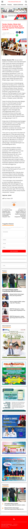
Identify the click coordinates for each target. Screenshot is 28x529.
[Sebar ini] (17, 32)
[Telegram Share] (22, 32)
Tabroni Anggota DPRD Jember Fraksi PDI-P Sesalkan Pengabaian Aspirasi (17, 302)
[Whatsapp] (17, 35)
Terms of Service (5, 526)
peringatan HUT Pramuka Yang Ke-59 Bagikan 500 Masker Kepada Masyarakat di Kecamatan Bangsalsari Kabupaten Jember (20, 213)
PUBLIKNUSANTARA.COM (14, 1)
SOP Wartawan (13, 525)
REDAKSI (15, 524)
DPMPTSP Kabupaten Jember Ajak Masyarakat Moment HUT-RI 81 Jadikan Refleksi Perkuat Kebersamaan (17, 317)
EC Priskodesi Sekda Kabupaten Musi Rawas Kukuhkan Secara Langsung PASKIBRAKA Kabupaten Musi (7, 212)
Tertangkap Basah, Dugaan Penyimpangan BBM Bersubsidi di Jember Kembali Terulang (11, 290)
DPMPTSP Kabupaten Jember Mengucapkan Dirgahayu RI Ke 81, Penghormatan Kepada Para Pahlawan (18, 309)
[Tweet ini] (20, 32)
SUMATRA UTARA (5, 33)
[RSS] (14, 205)
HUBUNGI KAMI (4, 525)
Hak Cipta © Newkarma (6, 524)
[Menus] (2, 1)
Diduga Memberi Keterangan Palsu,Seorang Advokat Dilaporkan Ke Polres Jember (17, 295)
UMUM (10, 33)
